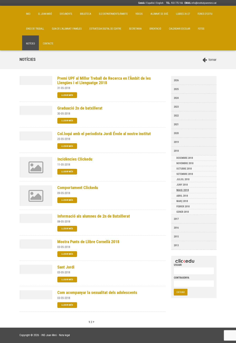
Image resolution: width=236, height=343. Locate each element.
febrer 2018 (183, 206)
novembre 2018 (184, 163)
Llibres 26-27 (183, 13)
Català (141, 3)
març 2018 (182, 201)
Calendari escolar (179, 28)
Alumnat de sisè (159, 13)
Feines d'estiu (205, 13)
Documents (66, 13)
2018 (176, 150)
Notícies (30, 43)
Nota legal (64, 335)
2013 (176, 245)
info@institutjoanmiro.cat (203, 3)
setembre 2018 (184, 174)
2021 (176, 124)
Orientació (155, 28)
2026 (176, 80)
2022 (176, 115)
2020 (176, 133)
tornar (212, 60)
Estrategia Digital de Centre (105, 28)
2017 (176, 219)
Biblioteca (85, 13)
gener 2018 (182, 211)
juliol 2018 (182, 179)
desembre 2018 (184, 158)
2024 (176, 98)
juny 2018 (182, 184)
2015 (176, 236)
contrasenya (181, 277)
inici (28, 13)
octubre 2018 (184, 168)
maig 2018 (182, 190)
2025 (176, 89)
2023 (176, 106)
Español (150, 3)
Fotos (201, 28)
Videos (139, 13)
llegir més (67, 95)
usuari (178, 265)
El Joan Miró (45, 13)
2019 (176, 142)
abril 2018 (182, 195)
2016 (176, 227)
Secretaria (135, 28)
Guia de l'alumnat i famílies (67, 28)
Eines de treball (35, 28)
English (159, 3)
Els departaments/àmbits (113, 13)
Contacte (48, 43)
